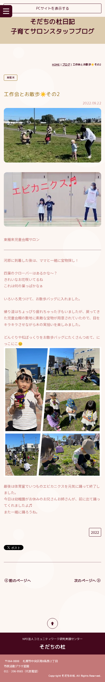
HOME (56, 64)
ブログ (66, 64)
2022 (95, 532)
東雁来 (11, 77)
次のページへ (85, 580)
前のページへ (20, 580)
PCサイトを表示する (52, 8)
